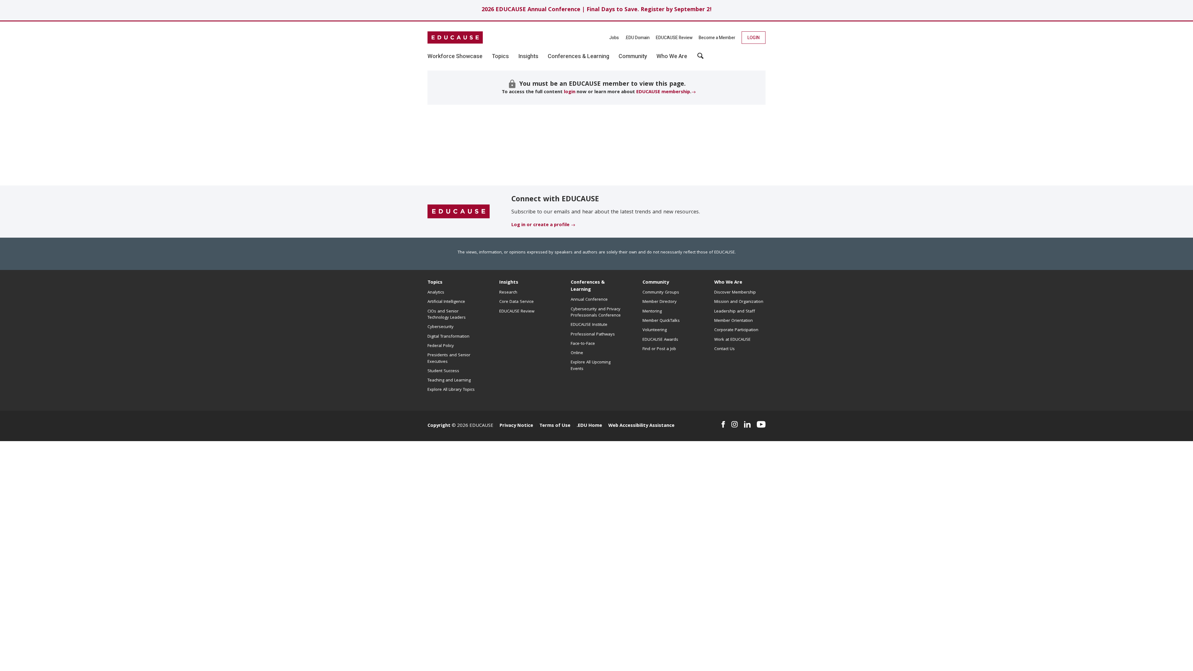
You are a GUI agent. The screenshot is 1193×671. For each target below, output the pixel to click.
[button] (700, 58)
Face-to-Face (583, 343)
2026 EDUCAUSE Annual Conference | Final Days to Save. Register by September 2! (597, 10)
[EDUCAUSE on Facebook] (723, 424)
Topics (434, 283)
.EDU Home (589, 426)
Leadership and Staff (734, 311)
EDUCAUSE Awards (660, 339)
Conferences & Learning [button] (578, 56)
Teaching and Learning (449, 380)
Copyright (438, 426)
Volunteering (654, 330)
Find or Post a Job (659, 349)
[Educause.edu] (458, 212)
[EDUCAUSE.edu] (455, 37)
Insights (508, 283)
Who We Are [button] (671, 56)
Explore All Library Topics (451, 389)
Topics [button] (500, 56)
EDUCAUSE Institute (589, 325)
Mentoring (652, 311)
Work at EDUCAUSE (732, 339)
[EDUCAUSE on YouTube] (761, 424)
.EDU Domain (637, 37)
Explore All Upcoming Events (590, 365)
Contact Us (724, 349)
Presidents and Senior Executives (448, 358)
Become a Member (717, 37)
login (569, 92)
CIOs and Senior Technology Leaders (446, 314)
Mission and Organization (738, 302)
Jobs (614, 37)
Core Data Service (516, 302)
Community (655, 283)
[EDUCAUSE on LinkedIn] (747, 424)
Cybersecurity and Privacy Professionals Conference (596, 312)
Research (508, 292)
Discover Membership (735, 292)
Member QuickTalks (661, 320)
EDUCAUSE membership (663, 92)
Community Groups (660, 292)
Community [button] (633, 56)
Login (753, 37)
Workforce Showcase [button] (454, 56)
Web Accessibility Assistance (641, 426)
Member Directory (659, 302)
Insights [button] (528, 56)
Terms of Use (554, 426)
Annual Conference (589, 299)
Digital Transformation (448, 336)
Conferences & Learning (588, 286)
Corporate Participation (736, 330)
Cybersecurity (440, 327)
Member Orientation (733, 320)
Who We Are (728, 283)
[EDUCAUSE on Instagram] (734, 424)
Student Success (443, 371)
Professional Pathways (593, 334)
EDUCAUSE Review (674, 37)
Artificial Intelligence (446, 302)
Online (577, 353)
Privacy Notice (516, 426)
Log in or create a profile (540, 225)
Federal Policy (440, 346)
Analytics (435, 292)
